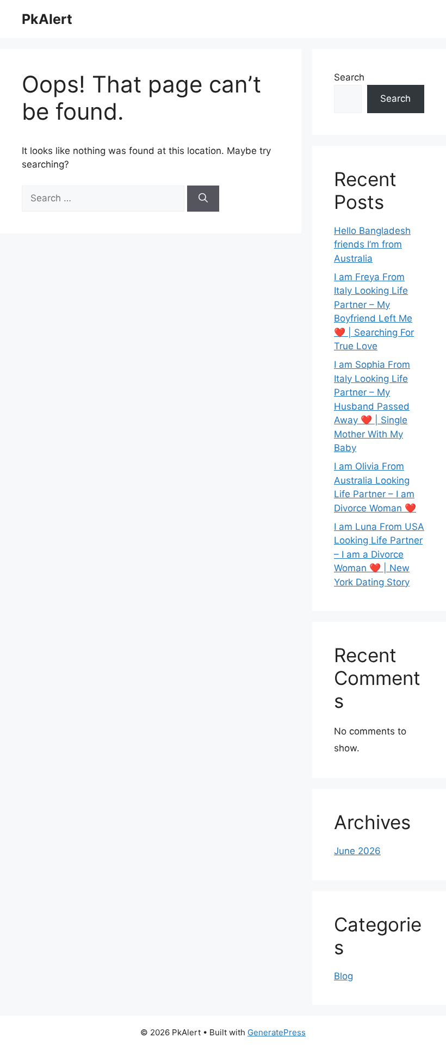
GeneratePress (276, 1032)
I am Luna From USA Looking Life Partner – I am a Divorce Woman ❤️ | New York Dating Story (379, 554)
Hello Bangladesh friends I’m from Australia (372, 244)
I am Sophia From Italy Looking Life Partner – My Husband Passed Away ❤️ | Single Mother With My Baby (372, 406)
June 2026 (357, 850)
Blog (343, 976)
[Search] (203, 199)
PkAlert (47, 19)
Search (349, 77)
